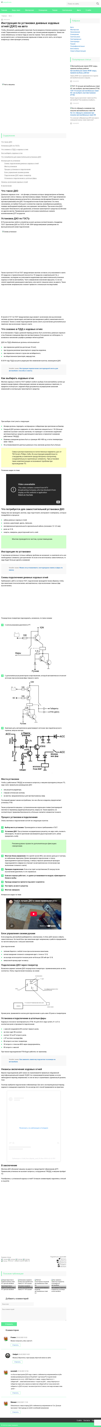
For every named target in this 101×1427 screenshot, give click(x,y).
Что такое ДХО (6, 142)
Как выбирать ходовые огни (11, 153)
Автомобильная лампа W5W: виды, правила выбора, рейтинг (83, 72)
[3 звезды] (19, 1259)
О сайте (88, 10)
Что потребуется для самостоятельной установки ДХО (21, 157)
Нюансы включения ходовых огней (14, 182)
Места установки (10, 166)
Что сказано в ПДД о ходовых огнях (14, 149)
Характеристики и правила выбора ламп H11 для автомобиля (8, 1287)
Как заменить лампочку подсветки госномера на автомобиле (58, 1289)
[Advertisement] (33, 63)
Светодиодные (75, 39)
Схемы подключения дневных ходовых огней (21, 163)
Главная (4, 10)
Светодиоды (74, 41)
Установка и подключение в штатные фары (20, 178)
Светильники (67, 10)
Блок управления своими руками (16, 172)
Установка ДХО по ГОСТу (10, 146)
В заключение (6, 186)
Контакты (87, 1420)
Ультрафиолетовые (77, 46)
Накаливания (75, 32)
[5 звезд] (4, 1261)
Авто (79, 10)
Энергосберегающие (78, 51)
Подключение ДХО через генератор (17, 175)
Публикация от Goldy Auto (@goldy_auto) (25, 1158)
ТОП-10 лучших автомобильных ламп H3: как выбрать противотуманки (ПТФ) (84, 93)
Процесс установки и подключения (17, 169)
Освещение (43, 10)
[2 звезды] (12, 1259)
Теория (54, 10)
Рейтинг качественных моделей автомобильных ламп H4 (41, 1290)
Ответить (15, 1345)
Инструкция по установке (10, 161)
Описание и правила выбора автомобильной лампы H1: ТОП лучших (25, 1287)
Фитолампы (74, 49)
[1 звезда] (4, 1259)
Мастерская (29, 10)
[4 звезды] (26, 1259)
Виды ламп (16, 10)
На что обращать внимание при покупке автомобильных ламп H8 (83, 114)
